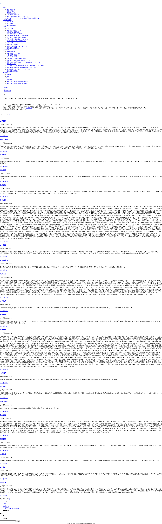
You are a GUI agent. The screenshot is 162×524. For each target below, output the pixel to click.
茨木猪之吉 (4, 260)
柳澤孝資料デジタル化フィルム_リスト (18, 69)
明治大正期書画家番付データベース (17, 16)
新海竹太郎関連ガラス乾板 (15, 34)
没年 (2, 515)
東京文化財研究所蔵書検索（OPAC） (18, 83)
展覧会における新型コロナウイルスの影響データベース (23, 62)
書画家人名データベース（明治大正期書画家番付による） (24, 18)
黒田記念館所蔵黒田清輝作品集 (16, 41)
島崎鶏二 (3, 185)
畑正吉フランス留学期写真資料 (16, 37)
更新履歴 (29, 108)
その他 (5, 78)
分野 (2, 513)
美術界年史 (10, 23)
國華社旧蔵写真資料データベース (17, 46)
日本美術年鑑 (7, 20)
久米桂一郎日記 (11, 13)
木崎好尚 (3, 439)
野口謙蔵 (3, 415)
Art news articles (11, 25)
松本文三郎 (4, 139)
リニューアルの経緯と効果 (11, 509)
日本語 (9, 74)
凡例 (4, 505)
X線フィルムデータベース (15, 42)
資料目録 (6, 49)
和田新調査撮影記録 (13, 32)
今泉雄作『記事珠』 (13, 48)
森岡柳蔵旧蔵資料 (12, 44)
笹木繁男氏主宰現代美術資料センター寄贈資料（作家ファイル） (26, 65)
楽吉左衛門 (4, 401)
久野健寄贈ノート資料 (13, 53)
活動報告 (6, 72)
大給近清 (3, 454)
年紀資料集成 (11, 9)
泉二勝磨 (3, 245)
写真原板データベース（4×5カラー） (18, 35)
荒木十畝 (3, 329)
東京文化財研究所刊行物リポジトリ (17, 81)
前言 (4, 503)
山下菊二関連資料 (12, 57)
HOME (6, 87)
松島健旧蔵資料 (11, 64)
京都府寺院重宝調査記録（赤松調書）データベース (22, 67)
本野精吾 (3, 373)
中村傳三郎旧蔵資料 (13, 55)
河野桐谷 (3, 155)
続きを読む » (4, 136)
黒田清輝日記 (11, 11)
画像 (4, 26)
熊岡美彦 (3, 274)
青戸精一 (3, 314)
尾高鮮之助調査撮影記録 (14, 30)
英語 (8, 76)
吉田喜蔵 (3, 170)
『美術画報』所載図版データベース (17, 39)
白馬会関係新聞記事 (13, 14)
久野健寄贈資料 (11, 51)
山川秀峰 (3, 121)
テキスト (6, 7)
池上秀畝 (3, 482)
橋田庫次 (3, 386)
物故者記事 (10, 21)
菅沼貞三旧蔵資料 (12, 71)
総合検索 (9, 80)
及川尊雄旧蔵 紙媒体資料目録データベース (20, 60)
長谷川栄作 (4, 200)
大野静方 (3, 301)
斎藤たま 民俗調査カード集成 (16, 58)
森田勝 (2, 467)
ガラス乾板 (10, 28)
